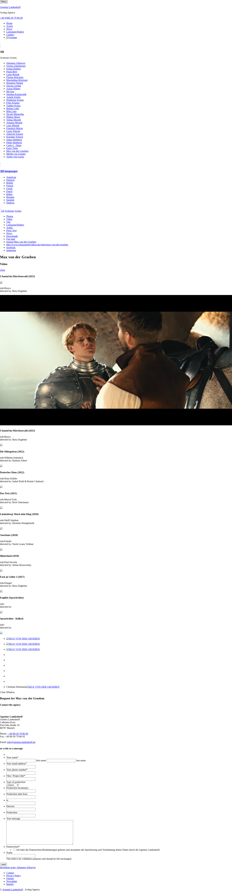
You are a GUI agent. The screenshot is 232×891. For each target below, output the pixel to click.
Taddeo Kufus (13, 105)
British (9, 183)
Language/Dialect (15, 31)
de (1, 867)
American (11, 177)
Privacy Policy (13, 875)
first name (41, 760)
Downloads (12, 236)
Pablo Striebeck (14, 142)
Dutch (9, 191)
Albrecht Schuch (14, 134)
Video (9, 219)
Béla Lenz (11, 111)
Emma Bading (13, 68)
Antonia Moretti (14, 122)
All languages (9, 171)
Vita (8, 222)
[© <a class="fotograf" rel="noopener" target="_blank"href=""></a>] (23, 638)
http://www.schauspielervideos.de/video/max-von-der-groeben (37, 244)
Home (9, 23)
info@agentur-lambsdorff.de (21, 742)
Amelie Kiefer (13, 97)
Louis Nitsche (13, 131)
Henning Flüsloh (14, 83)
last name (81, 760)
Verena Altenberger (16, 66)
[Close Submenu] (0, 45)
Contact (10, 34)
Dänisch (10, 180)
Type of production (15, 782)
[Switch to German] (11, 37)
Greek (9, 188)
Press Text (11, 230)
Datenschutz (13, 846)
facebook (10, 247)
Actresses (9, 211)
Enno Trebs (12, 148)
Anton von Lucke (15, 156)
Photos (9, 216)
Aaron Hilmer (13, 88)
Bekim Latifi (12, 108)
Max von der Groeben (17, 151)
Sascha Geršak (13, 85)
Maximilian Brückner (17, 80)
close (2, 270)
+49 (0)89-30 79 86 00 (11, 18)
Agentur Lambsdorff (10, 7)
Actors (9, 26)
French (9, 185)
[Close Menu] (0, 165)
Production (11, 812)
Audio (9, 227)
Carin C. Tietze (13, 145)
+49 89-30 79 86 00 (18, 733)
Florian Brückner (14, 77)
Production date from (16, 794)
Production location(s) (17, 788)
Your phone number (16, 769)
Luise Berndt (12, 74)
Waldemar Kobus (15, 100)
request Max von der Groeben (21, 241)
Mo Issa (10, 91)
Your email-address (16, 763)
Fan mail (10, 239)
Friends (10, 878)
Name (9, 852)
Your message (13, 818)
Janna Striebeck (14, 139)
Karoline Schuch (14, 137)
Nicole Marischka (15, 114)
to (7, 800)
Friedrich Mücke (14, 128)
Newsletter (11, 881)
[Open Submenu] (0, 42)
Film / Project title (15, 776)
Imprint (10, 884)
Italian (9, 194)
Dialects (10, 202)
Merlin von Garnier (16, 154)
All (2, 211)
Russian (10, 197)
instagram (11, 250)
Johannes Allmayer (15, 63)
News (9, 29)
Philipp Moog (13, 117)
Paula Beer (11, 71)
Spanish (10, 200)
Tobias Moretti (13, 120)
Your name (12, 757)
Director (10, 806)
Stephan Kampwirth (16, 94)
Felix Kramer (13, 102)
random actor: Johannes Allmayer (19, 867)
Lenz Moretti (12, 125)
